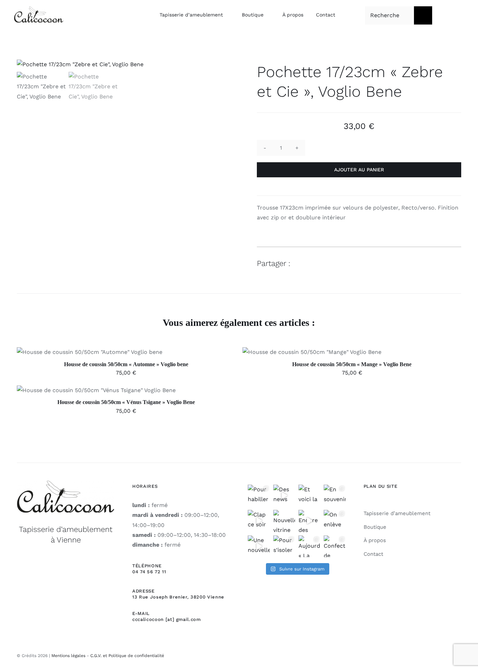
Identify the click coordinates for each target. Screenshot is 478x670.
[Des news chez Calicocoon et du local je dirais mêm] (284, 495)
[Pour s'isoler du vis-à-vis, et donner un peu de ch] (284, 546)
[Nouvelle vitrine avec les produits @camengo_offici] (284, 521)
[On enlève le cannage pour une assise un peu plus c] (334, 521)
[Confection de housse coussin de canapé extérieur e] (334, 546)
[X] (429, 264)
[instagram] (458, 654)
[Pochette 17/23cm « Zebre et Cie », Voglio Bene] (119, 64)
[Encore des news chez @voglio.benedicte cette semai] (309, 521)
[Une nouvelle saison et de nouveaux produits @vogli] (258, 546)
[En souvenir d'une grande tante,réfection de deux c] (334, 495)
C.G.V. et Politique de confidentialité (127, 655)
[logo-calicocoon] (38, 9)
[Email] (455, 264)
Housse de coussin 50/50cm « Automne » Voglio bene (126, 364)
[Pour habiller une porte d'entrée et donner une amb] (258, 495)
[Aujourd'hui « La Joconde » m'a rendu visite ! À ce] (309, 546)
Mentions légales (68, 655)
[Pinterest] (442, 264)
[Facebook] (417, 264)
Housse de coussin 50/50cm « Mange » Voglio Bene (352, 364)
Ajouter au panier (359, 169)
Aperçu (122, 353)
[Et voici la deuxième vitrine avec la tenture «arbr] (309, 495)
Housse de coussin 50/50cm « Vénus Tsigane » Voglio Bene (126, 402)
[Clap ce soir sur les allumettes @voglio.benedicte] (258, 521)
